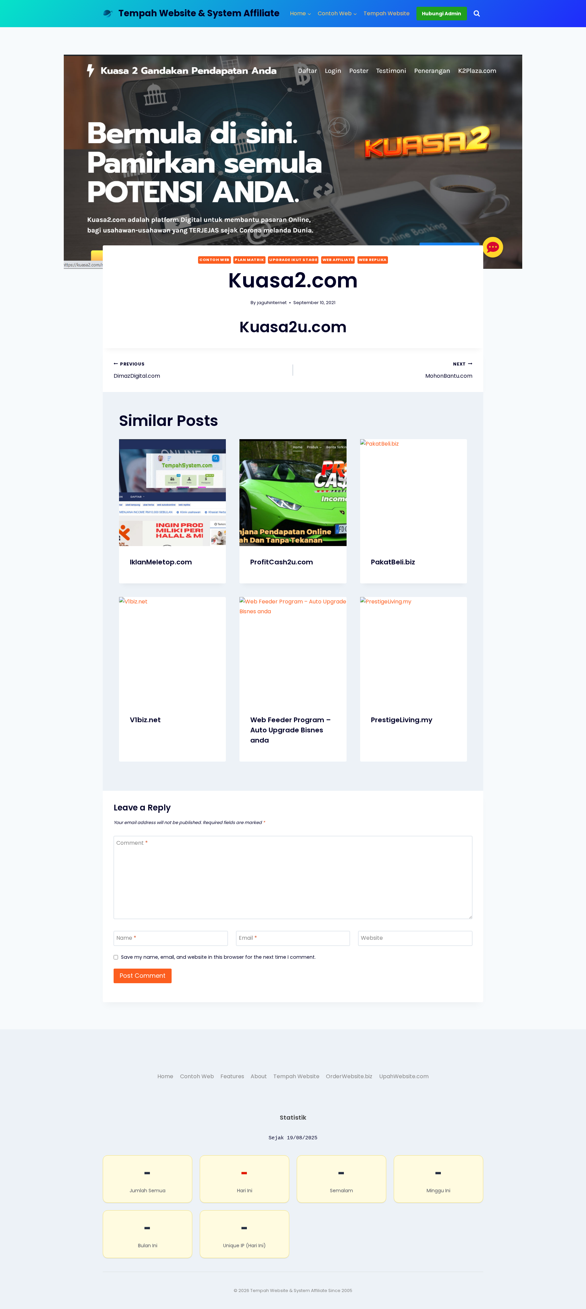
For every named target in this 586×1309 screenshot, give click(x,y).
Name (126, 938)
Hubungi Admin (441, 13)
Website (372, 938)
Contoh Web (214, 259)
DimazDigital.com (137, 370)
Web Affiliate (338, 259)
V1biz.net (145, 720)
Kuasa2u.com (293, 327)
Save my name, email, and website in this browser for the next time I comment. (218, 957)
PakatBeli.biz (393, 562)
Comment (132, 842)
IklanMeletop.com (161, 562)
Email (248, 938)
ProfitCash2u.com (281, 562)
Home (165, 1076)
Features (232, 1076)
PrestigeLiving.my (401, 720)
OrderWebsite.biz (349, 1076)
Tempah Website (387, 13)
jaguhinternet (272, 302)
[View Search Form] (476, 13)
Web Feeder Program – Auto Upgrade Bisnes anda (290, 730)
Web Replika (373, 259)
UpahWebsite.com (404, 1076)
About (259, 1076)
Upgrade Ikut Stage (293, 259)
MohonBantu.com (448, 370)
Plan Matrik (249, 259)
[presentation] (172, 492)
